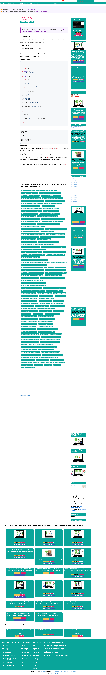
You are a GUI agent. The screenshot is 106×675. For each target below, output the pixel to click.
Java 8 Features (74, 178)
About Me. (75, 499)
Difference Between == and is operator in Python (30, 341)
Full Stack (31, 3)
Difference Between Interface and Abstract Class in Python (52, 354)
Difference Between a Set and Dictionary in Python (30, 336)
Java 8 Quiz (35, 646)
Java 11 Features (74, 184)
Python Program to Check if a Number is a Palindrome (51, 195)
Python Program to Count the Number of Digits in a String (55, 267)
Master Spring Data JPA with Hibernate (51, 652)
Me (58, 3)
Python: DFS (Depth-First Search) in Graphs (46, 298)
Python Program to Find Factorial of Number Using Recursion (48, 223)
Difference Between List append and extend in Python (49, 339)
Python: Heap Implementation (58, 300)
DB (44, 3)
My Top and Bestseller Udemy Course (77, 507)
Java (6, 3)
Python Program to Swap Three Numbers (28, 239)
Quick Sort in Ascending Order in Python (45, 324)
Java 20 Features (74, 201)
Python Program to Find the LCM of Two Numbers (30, 247)
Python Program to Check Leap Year (48, 206)
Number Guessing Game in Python (39, 362)
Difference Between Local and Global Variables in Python (48, 329)
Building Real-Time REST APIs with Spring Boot (53, 646)
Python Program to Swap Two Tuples (44, 239)
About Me (66, 671)
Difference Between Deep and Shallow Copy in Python (50, 341)
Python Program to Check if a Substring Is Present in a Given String (53, 277)
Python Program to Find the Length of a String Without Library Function (34, 259)
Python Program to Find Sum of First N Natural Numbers (49, 213)
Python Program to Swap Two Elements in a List (29, 236)
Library (13, 3)
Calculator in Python (50, 362)
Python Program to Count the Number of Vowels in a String (32, 267)
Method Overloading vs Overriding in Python (46, 349)
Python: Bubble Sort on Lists (38, 313)
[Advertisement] (44, 174)
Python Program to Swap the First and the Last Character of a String (33, 283)
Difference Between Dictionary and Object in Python (50, 352)
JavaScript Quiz (36, 659)
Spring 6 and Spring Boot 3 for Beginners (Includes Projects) (55, 645)
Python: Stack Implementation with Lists (28, 293)
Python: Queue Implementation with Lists (44, 293)
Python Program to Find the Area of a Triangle (29, 231)
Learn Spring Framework (25, 649)
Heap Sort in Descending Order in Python (28, 329)
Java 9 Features (74, 180)
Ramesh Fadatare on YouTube (41, 11)
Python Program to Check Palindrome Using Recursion (31, 198)
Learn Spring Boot (5, 645)
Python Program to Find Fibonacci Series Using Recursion (52, 221)
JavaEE (9, 3)
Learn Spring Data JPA (6, 649)
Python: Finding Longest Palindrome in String (29, 311)
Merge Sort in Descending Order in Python (28, 324)
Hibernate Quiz (36, 655)
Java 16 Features (74, 193)
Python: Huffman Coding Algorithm (45, 311)
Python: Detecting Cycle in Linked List (46, 295)
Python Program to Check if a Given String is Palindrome (31, 288)
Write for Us (73, 127)
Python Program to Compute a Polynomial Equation (56, 234)
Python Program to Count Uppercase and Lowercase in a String (32, 272)
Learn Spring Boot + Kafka (7, 662)
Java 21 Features (74, 203)
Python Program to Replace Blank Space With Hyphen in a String (32, 254)
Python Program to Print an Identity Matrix (28, 241)
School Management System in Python (28, 367)
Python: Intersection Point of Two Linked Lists (29, 303)
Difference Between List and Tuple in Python (29, 331)
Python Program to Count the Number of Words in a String (31, 262)
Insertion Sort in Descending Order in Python (47, 318)
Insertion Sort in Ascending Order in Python (29, 321)
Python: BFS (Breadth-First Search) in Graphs (29, 300)
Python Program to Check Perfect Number (51, 211)
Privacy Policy (56, 671)
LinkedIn (72, 510)
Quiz (41, 3)
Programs (47, 3)
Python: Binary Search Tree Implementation (28, 298)
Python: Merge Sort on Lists (58, 311)
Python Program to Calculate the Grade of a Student (30, 206)
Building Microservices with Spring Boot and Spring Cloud (54, 648)
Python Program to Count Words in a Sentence (53, 275)
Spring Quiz (35, 651)
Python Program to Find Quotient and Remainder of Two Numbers (33, 234)
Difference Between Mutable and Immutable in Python (30, 354)
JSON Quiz (35, 668)
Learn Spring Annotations (26, 655)
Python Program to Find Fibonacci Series (28, 223)
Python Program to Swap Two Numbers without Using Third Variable (52, 236)
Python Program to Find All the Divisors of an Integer (54, 200)
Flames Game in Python (38, 365)
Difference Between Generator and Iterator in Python (47, 347)
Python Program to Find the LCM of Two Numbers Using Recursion (33, 249)
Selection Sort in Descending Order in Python (29, 318)
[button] (21, 24)
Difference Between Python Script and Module (29, 357)
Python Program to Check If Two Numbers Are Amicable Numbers (53, 218)
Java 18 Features (74, 197)
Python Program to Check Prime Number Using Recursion (31, 211)
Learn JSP (23, 662)
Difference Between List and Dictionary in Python (30, 334)
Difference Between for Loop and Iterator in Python (48, 357)
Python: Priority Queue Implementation (57, 306)
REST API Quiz (35, 658)
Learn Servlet (23, 664)
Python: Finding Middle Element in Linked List (29, 295)
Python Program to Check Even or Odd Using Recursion (47, 190)
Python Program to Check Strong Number (28, 216)
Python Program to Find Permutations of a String (30, 277)
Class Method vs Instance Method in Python (45, 344)
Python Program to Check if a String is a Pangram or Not (31, 252)
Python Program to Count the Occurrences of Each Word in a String (33, 285)
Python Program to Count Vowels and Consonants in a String (32, 275)
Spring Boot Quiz (36, 649)
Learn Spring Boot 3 (6, 646)
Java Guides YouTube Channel (76, 504)
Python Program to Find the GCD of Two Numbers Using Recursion (53, 247)
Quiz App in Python (56, 365)
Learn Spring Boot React (6, 651)
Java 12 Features (74, 186)
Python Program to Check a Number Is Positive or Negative (50, 193)
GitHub (75, 510)
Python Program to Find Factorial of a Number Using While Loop (32, 226)
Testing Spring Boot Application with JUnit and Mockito (54, 651)
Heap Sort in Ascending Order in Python (45, 326)
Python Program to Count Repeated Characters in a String (56, 272)
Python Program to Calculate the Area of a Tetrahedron (48, 241)
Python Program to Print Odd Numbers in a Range (30, 195)
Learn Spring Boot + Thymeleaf (8, 665)
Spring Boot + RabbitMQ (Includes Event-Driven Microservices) (56, 655)
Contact (61, 671)
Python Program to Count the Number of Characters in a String (55, 262)
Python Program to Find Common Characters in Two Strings (31, 280)
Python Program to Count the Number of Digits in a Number (32, 200)
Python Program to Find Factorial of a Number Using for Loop (32, 229)
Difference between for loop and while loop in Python (51, 336)
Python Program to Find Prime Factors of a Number (30, 218)
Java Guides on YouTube (30, 9)
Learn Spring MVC (5, 648)
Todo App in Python (47, 365)
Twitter (80, 509)
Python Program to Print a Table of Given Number (53, 203)
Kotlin (51, 3)
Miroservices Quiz (36, 656)
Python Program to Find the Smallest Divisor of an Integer (31, 203)
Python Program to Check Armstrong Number (29, 213)
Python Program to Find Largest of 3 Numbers (29, 193)
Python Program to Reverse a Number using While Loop (53, 198)
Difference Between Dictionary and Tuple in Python (30, 352)
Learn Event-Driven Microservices (8, 661)
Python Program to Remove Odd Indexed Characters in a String (55, 252)
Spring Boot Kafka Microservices (8, 656)
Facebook (84, 509)
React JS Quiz (35, 662)
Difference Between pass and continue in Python (29, 339)
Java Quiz (35, 645)
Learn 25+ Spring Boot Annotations (8, 655)
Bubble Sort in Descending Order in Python (28, 316)
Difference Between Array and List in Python (47, 331)
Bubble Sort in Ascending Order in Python (52, 313)
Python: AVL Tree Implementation (27, 306)
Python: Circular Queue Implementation (42, 306)
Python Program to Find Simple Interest (47, 231)
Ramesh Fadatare (77, 485)
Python (55, 3)
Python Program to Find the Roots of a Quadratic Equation (56, 229)
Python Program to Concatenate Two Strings (54, 290)
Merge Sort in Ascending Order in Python (46, 321)
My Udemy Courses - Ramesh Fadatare (28, 7)
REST (17, 3)
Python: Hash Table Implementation (45, 300)
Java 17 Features (74, 195)
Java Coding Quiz (36, 648)
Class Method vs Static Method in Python (28, 344)
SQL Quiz (35, 665)
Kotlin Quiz (35, 664)
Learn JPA (23, 659)
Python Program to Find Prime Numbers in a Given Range (31, 208)
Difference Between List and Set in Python (28, 347)
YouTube (36, 3)
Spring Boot (21, 3)
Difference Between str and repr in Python (28, 349)
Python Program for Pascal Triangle (27, 244)
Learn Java (23, 645)
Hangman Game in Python (60, 362)
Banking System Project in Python (42, 359)
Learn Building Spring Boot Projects (9, 658)
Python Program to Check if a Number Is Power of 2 (30, 221)
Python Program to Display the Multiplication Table (45, 244)
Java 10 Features (74, 182)
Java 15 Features (74, 191)
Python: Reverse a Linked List (44, 303)
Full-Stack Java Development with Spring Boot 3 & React (54, 649)
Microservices (26, 3)
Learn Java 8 (23, 646)
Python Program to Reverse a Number (28, 190)
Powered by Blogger (54, 673)
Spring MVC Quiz (36, 652)
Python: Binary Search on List (60, 295)
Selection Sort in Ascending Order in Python (46, 316)
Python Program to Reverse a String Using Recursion (30, 257)
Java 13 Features (74, 188)
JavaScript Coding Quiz (37, 661)
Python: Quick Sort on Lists (26, 313)
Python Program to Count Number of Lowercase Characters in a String (33, 265)
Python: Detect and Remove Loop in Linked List (45, 308)
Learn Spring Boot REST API (7, 659)
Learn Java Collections (6, 652)
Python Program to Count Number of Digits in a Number (55, 270)
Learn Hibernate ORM (25, 661)
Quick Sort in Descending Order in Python (28, 326)
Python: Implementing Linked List (60, 293)
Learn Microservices (25, 656)
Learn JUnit (23, 665)
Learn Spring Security (25, 652)
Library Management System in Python (57, 359)
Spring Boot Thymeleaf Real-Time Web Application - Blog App (55, 656)
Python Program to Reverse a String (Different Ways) (55, 254)
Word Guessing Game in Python (26, 365)
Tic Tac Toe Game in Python (26, 362)
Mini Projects (24, 21)
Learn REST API (24, 658)
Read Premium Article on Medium (77, 126)
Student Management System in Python (28, 359)
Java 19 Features (74, 199)
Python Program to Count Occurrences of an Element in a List (32, 270)
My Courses (2, 3)
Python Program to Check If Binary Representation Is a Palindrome (33, 290)
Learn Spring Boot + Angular (7, 664)
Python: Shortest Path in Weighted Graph (28, 308)
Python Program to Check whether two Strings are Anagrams (54, 288)
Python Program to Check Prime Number (51, 208)
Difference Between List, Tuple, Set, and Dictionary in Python (51, 334)
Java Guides (42, 671)
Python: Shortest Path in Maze (57, 303)
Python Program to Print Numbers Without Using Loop (47, 216)
